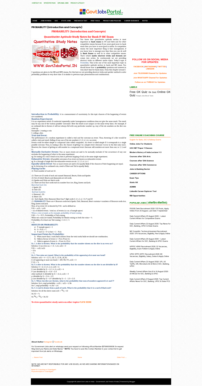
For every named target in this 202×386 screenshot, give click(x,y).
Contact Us (37, 3)
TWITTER (161, 66)
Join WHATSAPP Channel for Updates (150, 78)
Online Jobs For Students (141, 144)
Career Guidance (131, 21)
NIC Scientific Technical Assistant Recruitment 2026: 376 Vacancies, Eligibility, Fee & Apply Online (150, 232)
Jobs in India (45, 21)
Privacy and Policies (112, 21)
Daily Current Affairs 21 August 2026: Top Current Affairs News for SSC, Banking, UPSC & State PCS (150, 280)
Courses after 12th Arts (140, 156)
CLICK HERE (85, 302)
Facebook (58, 342)
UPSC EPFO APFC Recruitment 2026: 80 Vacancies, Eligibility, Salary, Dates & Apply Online (149, 255)
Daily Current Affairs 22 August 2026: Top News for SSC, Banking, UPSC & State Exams (150, 225)
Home (34, 21)
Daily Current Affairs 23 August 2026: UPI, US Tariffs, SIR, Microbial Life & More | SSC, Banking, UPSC (149, 264)
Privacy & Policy (77, 3)
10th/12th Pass (50, 3)
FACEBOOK (138, 66)
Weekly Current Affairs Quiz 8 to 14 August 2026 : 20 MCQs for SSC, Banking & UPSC (149, 272)
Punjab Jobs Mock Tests (144, 96)
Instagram (48, 342)
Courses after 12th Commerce (143, 165)
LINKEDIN (150, 69)
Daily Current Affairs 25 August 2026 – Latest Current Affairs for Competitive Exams (148, 217)
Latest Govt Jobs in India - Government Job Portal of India (97, 381)
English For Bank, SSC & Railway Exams (145, 140)
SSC (56, 21)
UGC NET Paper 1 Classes (141, 148)
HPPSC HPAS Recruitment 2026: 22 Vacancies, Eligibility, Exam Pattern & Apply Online (148, 247)
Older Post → (122, 357)
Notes (145, 21)
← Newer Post (37, 357)
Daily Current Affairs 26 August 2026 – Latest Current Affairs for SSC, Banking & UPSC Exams (149, 240)
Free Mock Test (80, 21)
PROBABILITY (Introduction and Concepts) (56, 27)
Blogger (132, 381)
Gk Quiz (152, 92)
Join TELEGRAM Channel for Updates (150, 73)
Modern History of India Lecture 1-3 (145, 152)
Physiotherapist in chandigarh (42, 371)
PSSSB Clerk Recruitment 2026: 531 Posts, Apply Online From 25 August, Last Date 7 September (149, 209)
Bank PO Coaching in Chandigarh (43, 369)
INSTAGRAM (150, 66)
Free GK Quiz (138, 92)
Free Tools (95, 21)
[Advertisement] (78, 94)
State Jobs (66, 21)
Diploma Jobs (63, 3)
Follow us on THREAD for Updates (150, 82)
